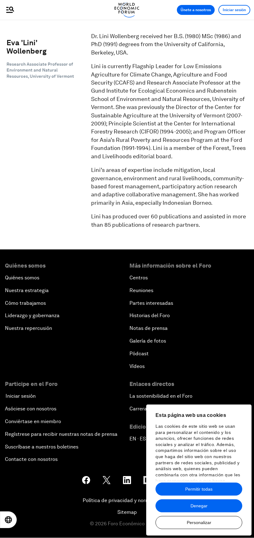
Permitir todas (198, 489)
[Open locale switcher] (8, 520)
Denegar (199, 505)
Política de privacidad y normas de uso (127, 500)
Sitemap (127, 512)
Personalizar (199, 522)
